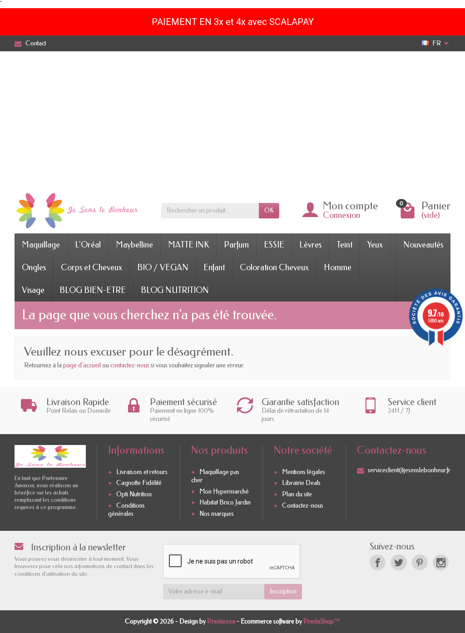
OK (269, 210)
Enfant (214, 267)
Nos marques (216, 514)
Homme (337, 267)
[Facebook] (378, 562)
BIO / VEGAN (162, 267)
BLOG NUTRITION (175, 290)
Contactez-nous (302, 505)
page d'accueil (82, 365)
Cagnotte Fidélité (139, 483)
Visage (33, 290)
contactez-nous (129, 365)
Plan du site (297, 494)
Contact (35, 43)
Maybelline (134, 245)
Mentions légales (303, 472)
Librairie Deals (301, 483)
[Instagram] (441, 562)
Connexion (341, 215)
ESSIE (274, 245)
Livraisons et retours (142, 472)
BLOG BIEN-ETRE (92, 290)
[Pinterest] (420, 562)
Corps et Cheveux (91, 267)
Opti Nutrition (134, 494)
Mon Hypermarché (224, 491)
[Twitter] (398, 562)
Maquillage (41, 245)
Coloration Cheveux (274, 267)
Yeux (375, 245)
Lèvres (310, 245)
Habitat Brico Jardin (225, 502)
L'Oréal (88, 245)
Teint (344, 245)
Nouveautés (423, 245)
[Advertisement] (232, 119)
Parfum (236, 245)
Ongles (34, 267)
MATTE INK (188, 245)
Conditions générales (126, 510)
